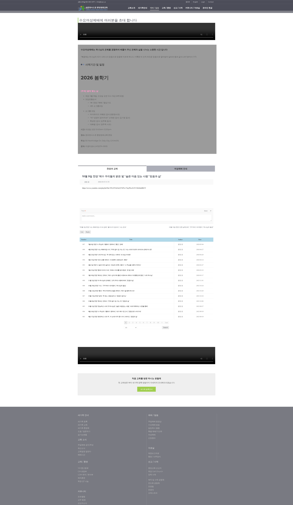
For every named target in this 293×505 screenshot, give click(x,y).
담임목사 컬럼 (154, 428)
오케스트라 (152, 493)
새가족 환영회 (83, 428)
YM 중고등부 (83, 468)
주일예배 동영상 (154, 421)
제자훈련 (81, 478)
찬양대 (151, 490)
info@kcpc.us (101, 2)
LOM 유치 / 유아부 (85, 475)
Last (166, 322)
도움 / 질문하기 (84, 431)
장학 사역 (152, 475)
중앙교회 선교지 (154, 468)
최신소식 (81, 448)
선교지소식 (82, 503)
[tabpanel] (146, 252)
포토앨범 (81, 497)
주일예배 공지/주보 (86, 445)
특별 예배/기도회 (155, 431)
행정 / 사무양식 (154, 457)
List (82, 232)
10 (158, 322)
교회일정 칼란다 (84, 451)
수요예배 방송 (154, 425)
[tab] (112, 169)
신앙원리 (152, 438)
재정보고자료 (153, 453)
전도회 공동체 (154, 483)
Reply (88, 232)
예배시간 (81, 455)
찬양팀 (151, 486)
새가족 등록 (82, 421)
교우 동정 (82, 500)
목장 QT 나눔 (83, 481)
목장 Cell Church (155, 471)
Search (165, 327)
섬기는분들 (82, 435)
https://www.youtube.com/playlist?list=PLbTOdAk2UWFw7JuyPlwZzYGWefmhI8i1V (114, 188)
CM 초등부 (82, 471)
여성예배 (152, 435)
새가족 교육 (82, 425)
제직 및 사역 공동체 (156, 480)
